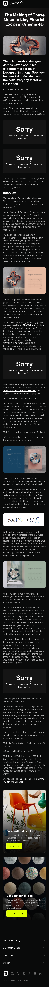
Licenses (13, 980)
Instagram (39, 779)
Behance (19, 782)
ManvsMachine (10, 343)
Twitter (6, 782)
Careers (6, 980)
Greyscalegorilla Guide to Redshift (19, 390)
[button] (43, 4)
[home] (13, 3)
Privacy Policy (23, 980)
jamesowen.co (25, 779)
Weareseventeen (35, 331)
